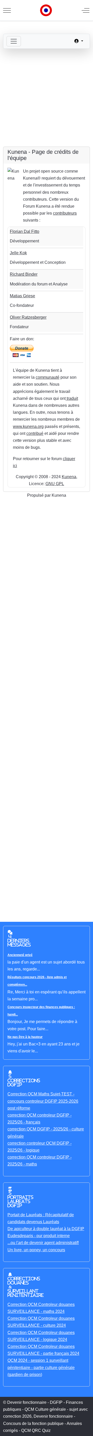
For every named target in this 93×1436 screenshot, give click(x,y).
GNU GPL (54, 484)
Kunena (69, 477)
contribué (34, 433)
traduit (72, 398)
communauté (47, 377)
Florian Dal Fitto (24, 231)
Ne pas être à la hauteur (25, 1037)
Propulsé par (39, 495)
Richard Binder (23, 274)
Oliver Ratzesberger (28, 317)
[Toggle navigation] (13, 41)
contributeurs (65, 213)
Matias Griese (22, 296)
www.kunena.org (28, 426)
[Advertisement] (46, 97)
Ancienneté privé (20, 955)
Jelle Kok (18, 253)
